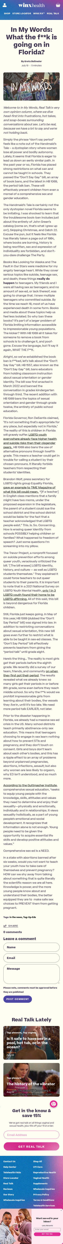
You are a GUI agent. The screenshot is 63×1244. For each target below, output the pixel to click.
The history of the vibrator (31, 1084)
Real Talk (8, 1183)
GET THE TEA (47, 1234)
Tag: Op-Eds (29, 917)
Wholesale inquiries (44, 1189)
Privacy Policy (41, 1194)
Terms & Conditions (43, 1200)
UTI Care (38, 1167)
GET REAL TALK (31, 1146)
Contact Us (9, 1161)
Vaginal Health (41, 1178)
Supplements (40, 1183)
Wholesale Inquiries (14, 1200)
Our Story (8, 1194)
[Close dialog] (61, 1210)
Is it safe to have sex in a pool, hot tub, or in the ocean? (29, 1042)
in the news (16, 917)
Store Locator (10, 1178)
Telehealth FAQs (12, 1172)
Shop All (37, 1161)
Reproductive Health (44, 1172)
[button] (7, 13)
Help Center (9, 1167)
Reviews (8, 1189)
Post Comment (17, 999)
